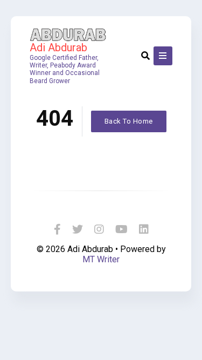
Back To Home (129, 121)
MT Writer (101, 259)
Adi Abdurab (58, 47)
